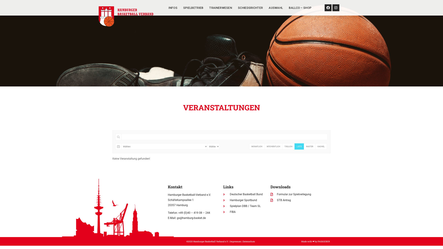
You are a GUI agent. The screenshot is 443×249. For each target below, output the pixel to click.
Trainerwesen (220, 8)
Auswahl (276, 8)
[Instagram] (335, 7)
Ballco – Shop (300, 8)
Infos (173, 8)
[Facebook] (328, 7)
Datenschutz (249, 241)
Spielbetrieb (193, 8)
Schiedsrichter (250, 8)
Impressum (235, 241)
